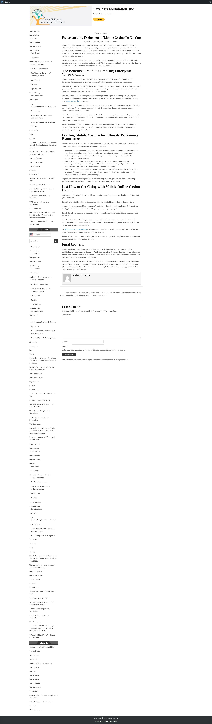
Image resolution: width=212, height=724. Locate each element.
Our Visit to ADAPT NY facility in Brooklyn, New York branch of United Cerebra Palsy (42, 215)
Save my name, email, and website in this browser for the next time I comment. (95, 350)
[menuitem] (2, 2)
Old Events (35, 57)
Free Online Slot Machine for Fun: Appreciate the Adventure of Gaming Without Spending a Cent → (104, 293)
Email (65, 346)
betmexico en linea (73, 101)
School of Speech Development (43, 122)
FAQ (31, 134)
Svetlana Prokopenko (39, 69)
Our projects (34, 42)
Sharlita (34, 84)
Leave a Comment (112, 42)
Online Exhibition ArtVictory (40, 61)
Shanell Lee (35, 80)
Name (65, 341)
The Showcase (35, 208)
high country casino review (76, 229)
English (36, 234)
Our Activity (34, 50)
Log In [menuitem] (7, 2)
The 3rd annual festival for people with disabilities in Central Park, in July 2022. (42, 145)
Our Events (33, 100)
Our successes (35, 46)
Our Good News (35, 158)
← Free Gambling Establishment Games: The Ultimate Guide (83, 295)
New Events (35, 53)
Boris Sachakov (37, 96)
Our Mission (34, 35)
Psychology (35, 111)
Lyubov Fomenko (37, 64)
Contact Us (33, 130)
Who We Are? (34, 31)
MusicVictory (34, 93)
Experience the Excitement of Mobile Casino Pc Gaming (101, 37)
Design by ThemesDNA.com (106, 721)
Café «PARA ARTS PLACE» (39, 185)
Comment (66, 315)
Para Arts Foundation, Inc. (103, 14)
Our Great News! (36, 162)
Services (32, 706)
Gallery (32, 138)
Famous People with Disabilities (43, 106)
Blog (31, 104)
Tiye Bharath (36, 89)
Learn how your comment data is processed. (110, 360)
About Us (33, 126)
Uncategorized (102, 33)
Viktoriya (89, 42)
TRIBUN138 (35, 38)
